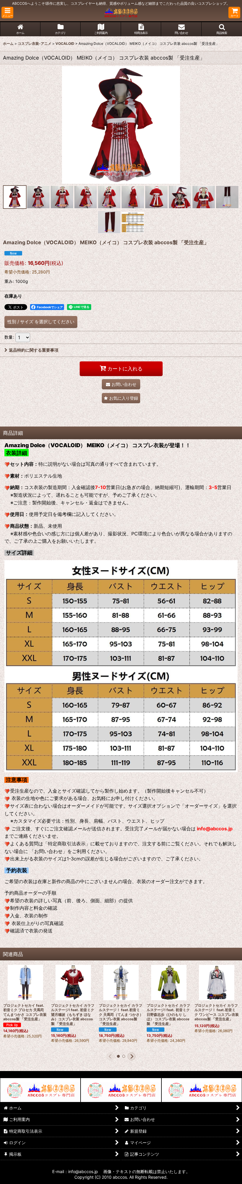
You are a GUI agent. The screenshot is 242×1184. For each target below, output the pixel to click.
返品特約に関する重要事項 (33, 349)
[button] (7, 12)
